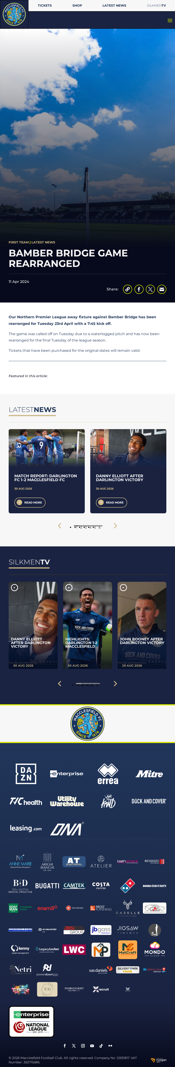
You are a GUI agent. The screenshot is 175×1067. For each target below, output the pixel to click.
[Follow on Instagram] (83, 1045)
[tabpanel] (47, 471)
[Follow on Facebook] (64, 1045)
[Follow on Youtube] (92, 1045)
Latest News (43, 242)
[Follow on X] (73, 1045)
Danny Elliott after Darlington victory (119, 478)
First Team (19, 242)
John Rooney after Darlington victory (142, 641)
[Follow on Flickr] (110, 1045)
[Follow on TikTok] (101, 1045)
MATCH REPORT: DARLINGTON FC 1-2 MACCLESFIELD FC (45, 478)
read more (33, 502)
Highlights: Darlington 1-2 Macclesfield (81, 643)
